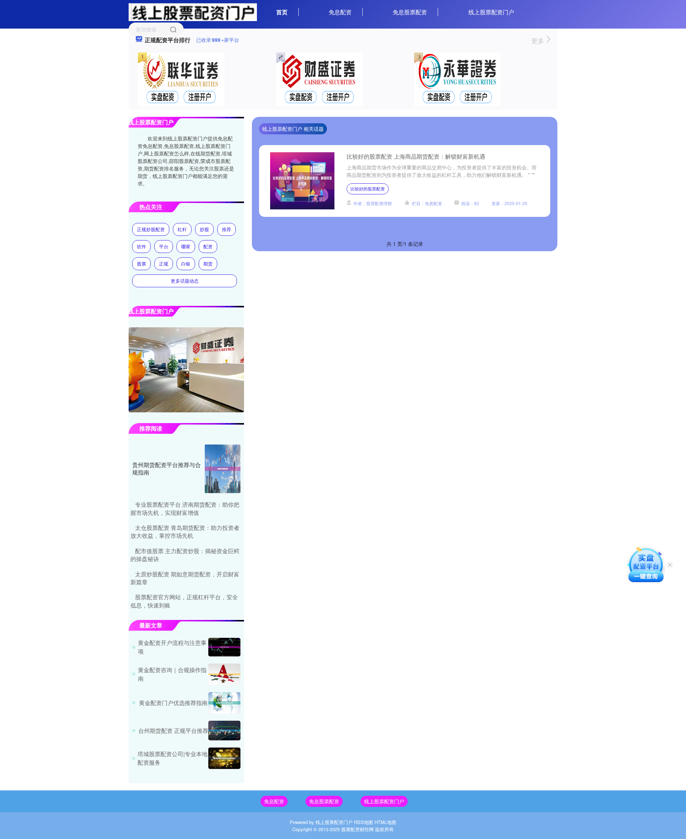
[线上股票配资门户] (193, 11)
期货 (208, 263)
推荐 (226, 229)
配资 (208, 246)
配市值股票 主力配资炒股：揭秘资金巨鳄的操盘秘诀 (184, 555)
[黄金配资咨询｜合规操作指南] (224, 674)
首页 (282, 12)
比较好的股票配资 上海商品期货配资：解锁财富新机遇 (416, 156)
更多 (538, 40)
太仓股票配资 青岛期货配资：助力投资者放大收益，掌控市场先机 (184, 531)
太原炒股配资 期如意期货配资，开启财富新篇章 (184, 578)
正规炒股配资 (151, 229)
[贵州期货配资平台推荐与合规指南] (222, 469)
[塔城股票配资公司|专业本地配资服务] (224, 758)
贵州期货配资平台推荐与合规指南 (166, 468)
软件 (141, 246)
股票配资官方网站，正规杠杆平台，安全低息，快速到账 (184, 601)
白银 (185, 263)
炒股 (204, 229)
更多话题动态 (185, 280)
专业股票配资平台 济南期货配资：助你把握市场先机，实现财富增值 (184, 508)
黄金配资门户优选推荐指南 (173, 703)
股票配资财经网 (357, 829)
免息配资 (340, 12)
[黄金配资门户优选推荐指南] (224, 703)
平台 (163, 246)
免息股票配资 (410, 12)
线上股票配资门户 (491, 12)
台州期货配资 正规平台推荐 (173, 730)
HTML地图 (385, 822)
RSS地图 (363, 822)
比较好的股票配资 (368, 188)
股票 (141, 263)
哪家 (185, 246)
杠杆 (182, 229)
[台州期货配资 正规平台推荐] (224, 730)
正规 (163, 263)
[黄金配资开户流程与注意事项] (224, 647)
